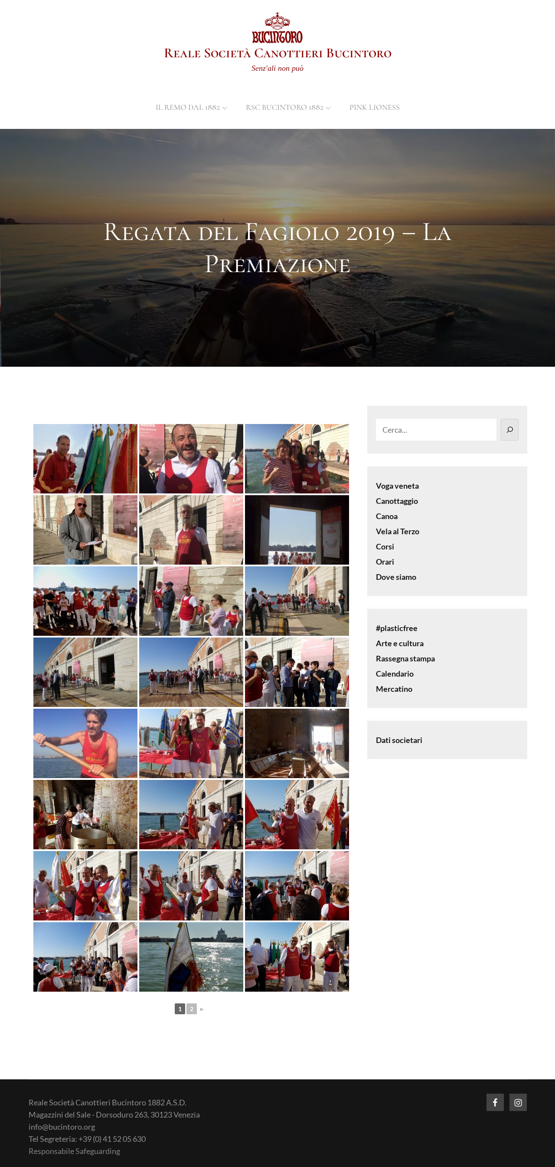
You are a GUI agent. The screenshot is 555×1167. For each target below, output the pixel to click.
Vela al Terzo (397, 531)
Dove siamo (396, 577)
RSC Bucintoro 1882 (284, 107)
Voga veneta (397, 485)
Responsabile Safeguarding (74, 1151)
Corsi (385, 546)
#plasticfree (397, 628)
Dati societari (399, 740)
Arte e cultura (400, 643)
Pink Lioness (374, 107)
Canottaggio (397, 501)
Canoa (387, 516)
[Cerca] (510, 430)
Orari (385, 561)
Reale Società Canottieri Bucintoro (278, 52)
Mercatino (394, 689)
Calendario (395, 673)
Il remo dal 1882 (188, 107)
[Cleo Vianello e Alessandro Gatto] (191, 743)
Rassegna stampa (405, 658)
